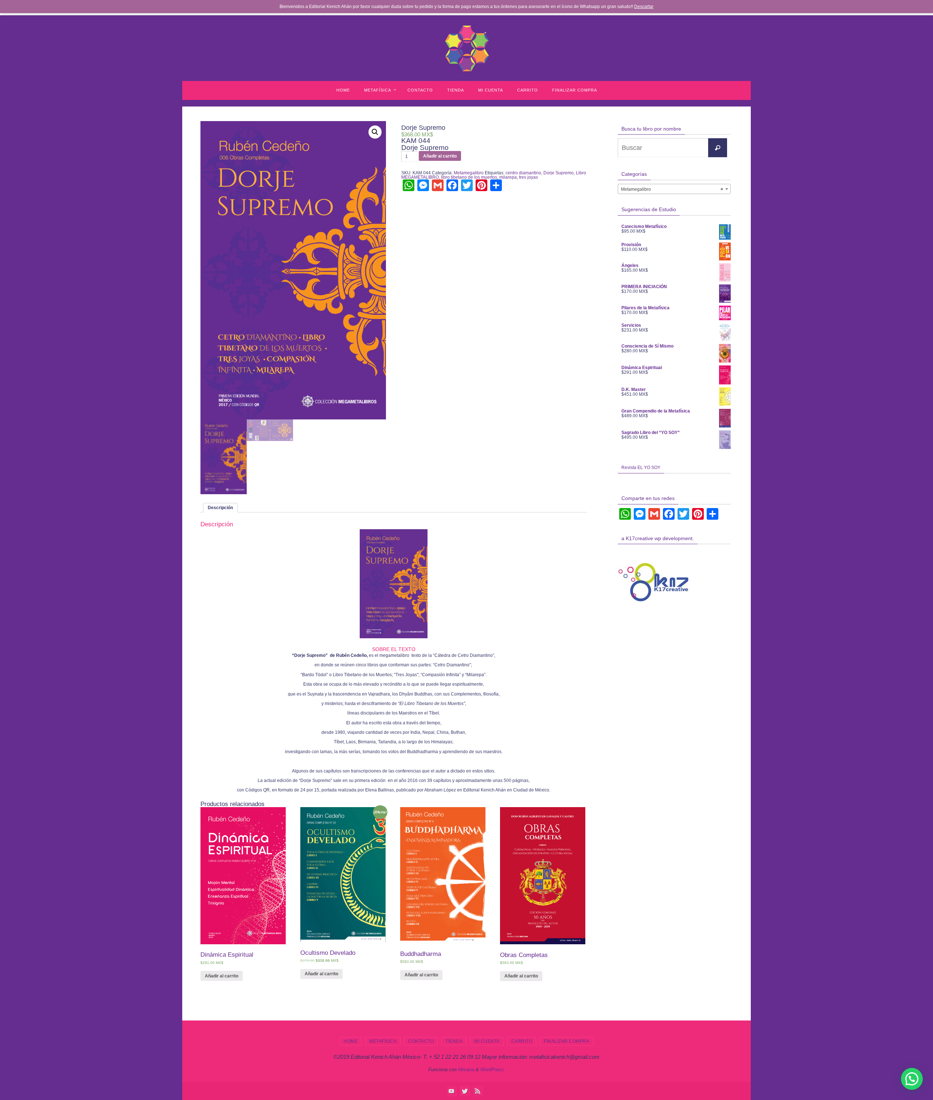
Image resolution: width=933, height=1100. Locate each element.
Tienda (453, 1041)
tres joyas (528, 177)
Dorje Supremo (558, 172)
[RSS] (478, 1091)
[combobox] (674, 189)
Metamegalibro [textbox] (672, 189)
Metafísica (383, 1041)
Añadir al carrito (440, 156)
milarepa (508, 177)
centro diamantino (523, 172)
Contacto (421, 1041)
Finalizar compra (566, 1041)
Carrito (521, 1041)
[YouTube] (451, 1091)
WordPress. (492, 1069)
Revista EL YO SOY (640, 467)
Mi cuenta (487, 1041)
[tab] (220, 507)
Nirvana (466, 1069)
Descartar (643, 6)
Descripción (220, 507)
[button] (912, 1079)
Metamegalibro (469, 172)
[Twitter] (464, 1091)
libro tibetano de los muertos (469, 177)
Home (351, 1041)
